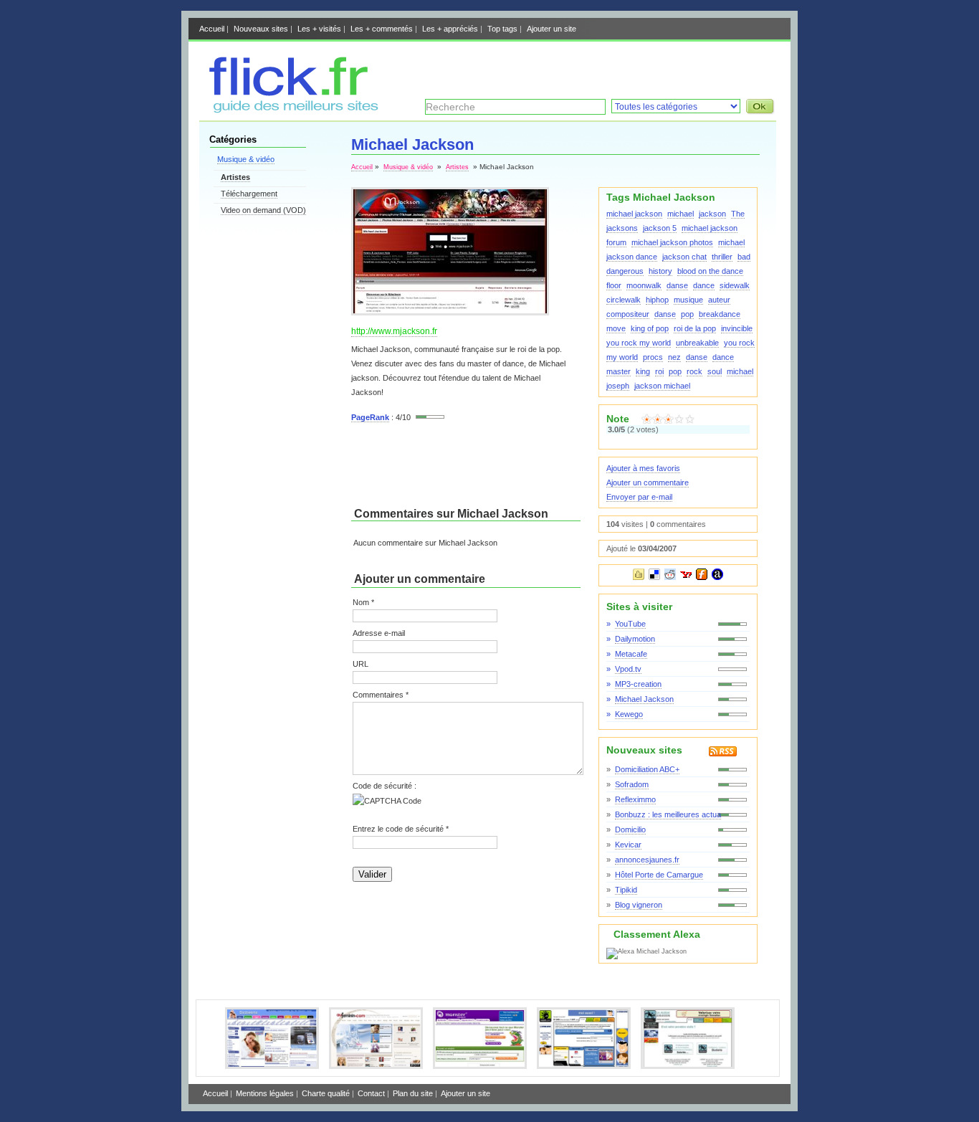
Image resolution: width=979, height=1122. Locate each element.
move (616, 328)
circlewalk (623, 299)
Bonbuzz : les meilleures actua (668, 814)
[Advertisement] (608, 66)
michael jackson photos (672, 242)
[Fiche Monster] (480, 1066)
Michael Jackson (644, 699)
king (643, 371)
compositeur (627, 314)
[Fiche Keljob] (584, 1066)
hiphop (657, 299)
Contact (371, 1093)
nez (674, 357)
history (660, 271)
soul (714, 371)
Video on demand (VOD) (263, 210)
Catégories (233, 139)
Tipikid (626, 889)
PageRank (370, 417)
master (618, 371)
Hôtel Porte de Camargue (659, 874)
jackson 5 (660, 228)
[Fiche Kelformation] (688, 1066)
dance (704, 285)
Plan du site (413, 1093)
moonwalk (644, 285)
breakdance (719, 314)
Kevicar (628, 844)
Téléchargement (249, 193)
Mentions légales (265, 1093)
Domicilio (630, 829)
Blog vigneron (638, 904)
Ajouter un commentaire (647, 482)
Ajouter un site (551, 28)
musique (688, 299)
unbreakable (697, 342)
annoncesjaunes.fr (647, 859)
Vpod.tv (628, 669)
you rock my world (638, 342)
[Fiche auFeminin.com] (376, 1066)
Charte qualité (326, 1093)
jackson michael (662, 385)
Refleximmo (635, 799)
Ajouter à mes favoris (643, 468)
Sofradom (632, 784)
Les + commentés (381, 28)
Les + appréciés (450, 28)
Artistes (235, 177)
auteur (719, 299)
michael (680, 213)
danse (677, 285)
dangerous (625, 271)
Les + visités (319, 28)
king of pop (650, 328)
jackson (712, 213)
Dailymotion (635, 638)
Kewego (629, 714)
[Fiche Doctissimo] (272, 1066)
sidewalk (735, 285)
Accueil (211, 28)
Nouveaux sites (261, 28)
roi (659, 371)
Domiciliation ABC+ (647, 769)
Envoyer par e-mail (639, 497)
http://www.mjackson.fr (394, 331)
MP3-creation (638, 684)
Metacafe (631, 654)
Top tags (502, 28)
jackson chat (684, 256)
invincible (737, 328)
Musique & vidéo (245, 159)
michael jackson (634, 213)
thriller (722, 256)
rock (694, 371)
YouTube (630, 623)
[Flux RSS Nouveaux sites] (712, 753)
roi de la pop (695, 328)
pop (687, 314)
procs (653, 357)
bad (743, 256)
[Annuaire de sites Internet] (290, 110)
